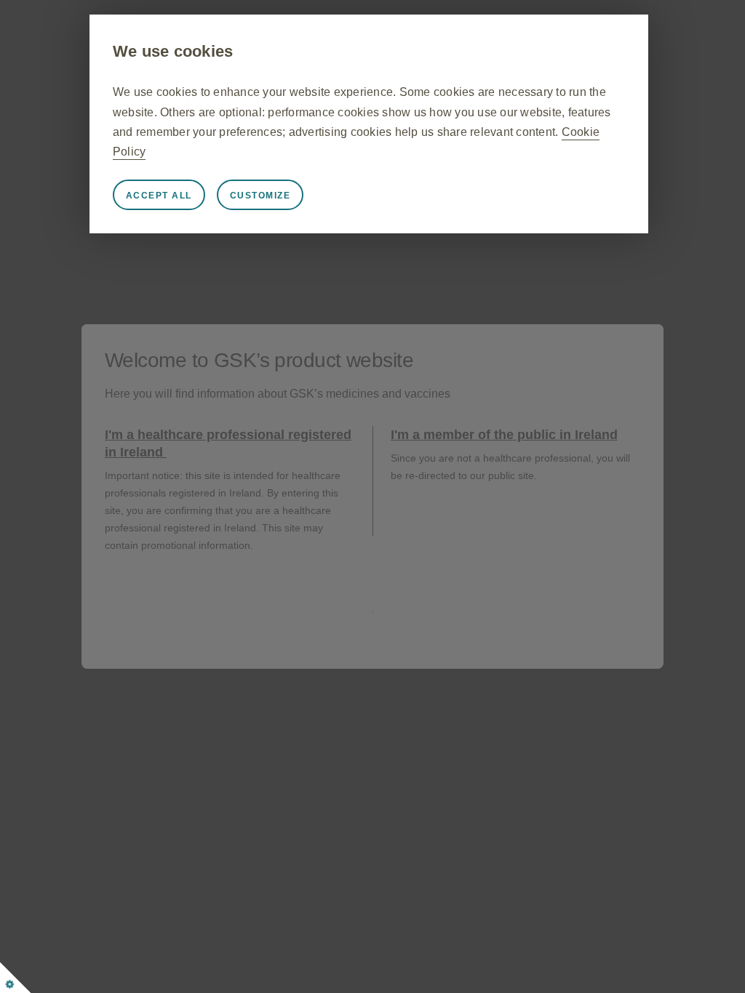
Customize (260, 195)
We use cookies (173, 51)
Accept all (159, 195)
